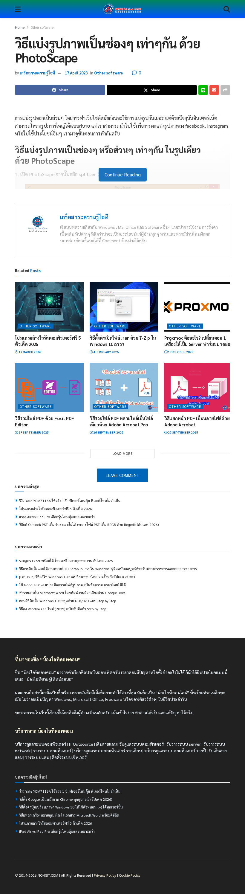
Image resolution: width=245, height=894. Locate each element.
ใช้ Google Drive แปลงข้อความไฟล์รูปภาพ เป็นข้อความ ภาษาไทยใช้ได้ (72, 584)
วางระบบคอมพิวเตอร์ (52, 750)
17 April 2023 (76, 72)
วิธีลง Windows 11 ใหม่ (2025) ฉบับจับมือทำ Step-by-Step (62, 608)
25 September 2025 (182, 432)
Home (19, 27)
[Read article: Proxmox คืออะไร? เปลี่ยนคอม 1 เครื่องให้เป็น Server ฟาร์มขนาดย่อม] (198, 306)
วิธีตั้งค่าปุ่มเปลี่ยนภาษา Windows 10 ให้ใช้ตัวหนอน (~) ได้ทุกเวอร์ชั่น (71, 807)
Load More (123, 453)
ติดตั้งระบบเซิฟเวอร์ (69, 757)
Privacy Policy (105, 875)
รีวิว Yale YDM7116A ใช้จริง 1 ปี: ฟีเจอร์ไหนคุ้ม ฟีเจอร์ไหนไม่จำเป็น (69, 500)
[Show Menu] (18, 9)
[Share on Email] (214, 90)
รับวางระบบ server (183, 743)
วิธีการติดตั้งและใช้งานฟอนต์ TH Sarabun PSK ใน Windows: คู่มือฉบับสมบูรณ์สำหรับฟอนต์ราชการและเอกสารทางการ (108, 568)
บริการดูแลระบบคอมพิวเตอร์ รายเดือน (108, 750)
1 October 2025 (180, 352)
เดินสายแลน (106, 743)
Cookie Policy (129, 875)
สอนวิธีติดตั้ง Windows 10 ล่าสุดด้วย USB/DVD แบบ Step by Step (67, 600)
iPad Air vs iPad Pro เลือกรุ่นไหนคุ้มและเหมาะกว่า (57, 516)
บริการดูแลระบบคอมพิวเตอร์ (40, 743)
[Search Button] (226, 9)
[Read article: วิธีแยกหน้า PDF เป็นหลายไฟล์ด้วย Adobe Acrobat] (198, 387)
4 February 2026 (106, 352)
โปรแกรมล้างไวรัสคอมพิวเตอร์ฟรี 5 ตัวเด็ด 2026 (55, 508)
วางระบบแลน (37, 757)
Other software (41, 27)
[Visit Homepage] (122, 9)
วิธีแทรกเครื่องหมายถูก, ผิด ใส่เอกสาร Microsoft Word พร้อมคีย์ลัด (69, 815)
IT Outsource (81, 743)
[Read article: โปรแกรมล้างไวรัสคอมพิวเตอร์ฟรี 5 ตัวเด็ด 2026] (49, 306)
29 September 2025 (33, 432)
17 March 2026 (29, 352)
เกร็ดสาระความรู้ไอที (37, 72)
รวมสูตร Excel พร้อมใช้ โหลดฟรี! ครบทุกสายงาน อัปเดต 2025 (66, 560)
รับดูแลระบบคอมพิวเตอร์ (141, 743)
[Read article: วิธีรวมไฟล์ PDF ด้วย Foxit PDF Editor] (49, 387)
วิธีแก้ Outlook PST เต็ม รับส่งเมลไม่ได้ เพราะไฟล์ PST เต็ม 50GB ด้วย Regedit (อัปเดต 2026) (89, 524)
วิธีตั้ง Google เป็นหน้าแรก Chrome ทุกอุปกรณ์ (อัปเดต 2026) (65, 799)
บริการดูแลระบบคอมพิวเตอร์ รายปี (175, 750)
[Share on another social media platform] (225, 90)
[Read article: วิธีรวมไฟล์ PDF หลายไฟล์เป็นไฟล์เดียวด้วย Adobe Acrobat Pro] (124, 387)
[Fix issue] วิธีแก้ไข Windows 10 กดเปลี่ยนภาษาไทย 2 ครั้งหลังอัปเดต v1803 (77, 576)
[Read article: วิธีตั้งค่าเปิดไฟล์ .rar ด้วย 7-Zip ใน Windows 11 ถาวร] (124, 306)
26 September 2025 (108, 432)
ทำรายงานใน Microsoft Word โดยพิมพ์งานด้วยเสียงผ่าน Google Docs (72, 592)
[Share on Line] (203, 90)
